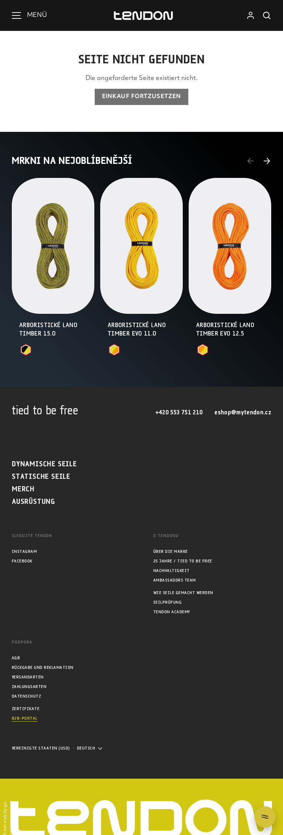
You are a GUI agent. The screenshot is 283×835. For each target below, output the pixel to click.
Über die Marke (170, 552)
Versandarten (28, 677)
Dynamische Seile (44, 464)
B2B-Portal (25, 718)
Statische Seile (41, 476)
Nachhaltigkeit (171, 571)
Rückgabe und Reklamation (43, 668)
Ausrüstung (33, 501)
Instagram (24, 552)
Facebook (22, 561)
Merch (23, 489)
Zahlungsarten (29, 687)
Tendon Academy (171, 612)
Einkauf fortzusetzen (141, 96)
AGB (16, 658)
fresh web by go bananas (8, 818)
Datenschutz (26, 696)
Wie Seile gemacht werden (183, 593)
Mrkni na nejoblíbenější (72, 161)
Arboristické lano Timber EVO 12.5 (225, 329)
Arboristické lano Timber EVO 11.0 (137, 329)
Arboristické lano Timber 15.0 (48, 329)
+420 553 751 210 (179, 412)
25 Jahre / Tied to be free (182, 561)
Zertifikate (25, 709)
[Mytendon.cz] (143, 15)
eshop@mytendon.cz (242, 412)
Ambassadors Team (174, 580)
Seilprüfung (167, 602)
